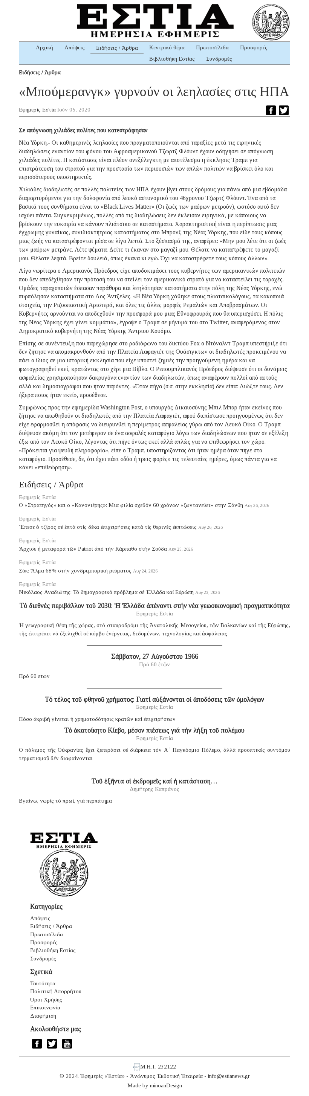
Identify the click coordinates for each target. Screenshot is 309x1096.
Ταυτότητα (42, 983)
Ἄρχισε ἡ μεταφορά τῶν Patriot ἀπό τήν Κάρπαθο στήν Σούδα (93, 549)
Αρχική (44, 47)
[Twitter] (283, 110)
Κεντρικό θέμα (167, 47)
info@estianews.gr (229, 1076)
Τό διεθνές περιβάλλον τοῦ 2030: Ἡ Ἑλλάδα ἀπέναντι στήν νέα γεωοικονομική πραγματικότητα (155, 605)
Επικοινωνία (45, 1007)
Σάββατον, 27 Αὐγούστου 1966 (154, 656)
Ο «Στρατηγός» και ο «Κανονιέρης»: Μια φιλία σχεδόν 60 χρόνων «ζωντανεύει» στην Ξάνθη (131, 505)
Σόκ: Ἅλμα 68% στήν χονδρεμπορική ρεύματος (75, 571)
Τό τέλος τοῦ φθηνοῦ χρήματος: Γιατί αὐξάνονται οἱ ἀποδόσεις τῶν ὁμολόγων (154, 699)
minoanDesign (166, 1085)
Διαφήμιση (43, 1016)
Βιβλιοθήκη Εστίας (172, 59)
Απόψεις (74, 47)
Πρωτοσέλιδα (212, 47)
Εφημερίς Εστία (37, 110)
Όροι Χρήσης (46, 1000)
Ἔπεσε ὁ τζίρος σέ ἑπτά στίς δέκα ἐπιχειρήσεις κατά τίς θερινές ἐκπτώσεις (108, 527)
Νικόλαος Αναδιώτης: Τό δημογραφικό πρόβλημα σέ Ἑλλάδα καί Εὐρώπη (106, 592)
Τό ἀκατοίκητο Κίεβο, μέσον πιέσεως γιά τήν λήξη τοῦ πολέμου (154, 730)
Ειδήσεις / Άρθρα (117, 48)
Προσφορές (254, 47)
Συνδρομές (219, 59)
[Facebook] (271, 110)
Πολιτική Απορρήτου (55, 991)
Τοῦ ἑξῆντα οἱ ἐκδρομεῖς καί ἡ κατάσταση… (154, 781)
